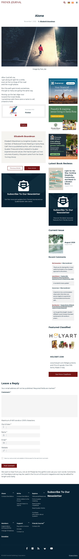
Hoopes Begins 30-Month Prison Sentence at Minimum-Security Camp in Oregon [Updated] (63, 306)
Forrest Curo (55, 288)
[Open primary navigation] (76, 2)
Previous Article (15, 168)
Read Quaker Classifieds (36, 504)
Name (4, 432)
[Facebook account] (27, 548)
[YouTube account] (51, 548)
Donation (4, 536)
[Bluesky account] (44, 548)
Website (4, 448)
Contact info (36, 526)
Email (4, 440)
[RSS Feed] (38, 548)
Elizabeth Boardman (47, 21)
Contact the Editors (7, 496)
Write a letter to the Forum (23, 500)
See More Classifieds (63, 374)
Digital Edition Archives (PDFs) (6, 527)
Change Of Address (7, 530)
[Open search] (64, 2)
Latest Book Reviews (60, 163)
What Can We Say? (67, 263)
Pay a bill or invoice (23, 526)
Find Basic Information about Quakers (37, 514)
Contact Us (20, 531)
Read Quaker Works (38, 508)
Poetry (23, 125)
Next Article (32, 168)
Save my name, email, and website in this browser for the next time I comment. (26, 458)
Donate (19, 529)
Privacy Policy (73, 555)
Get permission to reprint (22, 504)
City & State (6, 424)
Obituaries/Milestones (39, 496)
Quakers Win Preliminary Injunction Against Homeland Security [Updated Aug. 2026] (63, 277)
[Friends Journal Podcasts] (33, 548)
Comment (6, 392)
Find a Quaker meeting (36, 500)
